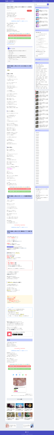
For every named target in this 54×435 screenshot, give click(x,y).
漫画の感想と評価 (38, 32)
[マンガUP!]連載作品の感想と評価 (41, 35)
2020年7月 (37, 178)
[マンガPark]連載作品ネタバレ (40, 39)
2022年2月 (37, 147)
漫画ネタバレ (31, 394)
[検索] (48, 4)
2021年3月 (37, 165)
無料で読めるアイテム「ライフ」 (13, 58)
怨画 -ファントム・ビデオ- (42, 80)
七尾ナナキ (46, 76)
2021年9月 (37, 155)
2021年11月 (37, 152)
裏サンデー (45, 86)
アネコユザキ (37, 71)
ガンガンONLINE (41, 71)
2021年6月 (37, 160)
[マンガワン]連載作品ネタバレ (40, 46)
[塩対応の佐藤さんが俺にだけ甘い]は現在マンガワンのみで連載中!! (19, 33)
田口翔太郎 (39, 83)
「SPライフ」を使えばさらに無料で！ (14, 59)
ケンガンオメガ (45, 71)
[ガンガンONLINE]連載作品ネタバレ (41, 38)
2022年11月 (37, 132)
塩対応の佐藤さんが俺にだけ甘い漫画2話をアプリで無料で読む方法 (17, 57)
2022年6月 (37, 140)
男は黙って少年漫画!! (10, 1)
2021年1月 (37, 168)
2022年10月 (37, 134)
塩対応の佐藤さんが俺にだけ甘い (24, 395)
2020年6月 (37, 180)
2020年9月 (37, 175)
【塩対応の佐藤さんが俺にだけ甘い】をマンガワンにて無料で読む (19, 35)
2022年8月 (37, 137)
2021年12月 (37, 150)
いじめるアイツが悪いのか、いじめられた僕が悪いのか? (41, 68)
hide (13, 48)
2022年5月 (37, 142)
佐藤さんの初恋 (38, 191)
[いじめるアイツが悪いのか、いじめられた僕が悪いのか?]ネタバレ (42, 44)
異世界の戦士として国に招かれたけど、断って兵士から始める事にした (42, 85)
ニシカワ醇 (40, 75)
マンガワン (17, 395)
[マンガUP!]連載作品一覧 (40, 54)
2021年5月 (37, 162)
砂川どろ (42, 86)
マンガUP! (40, 76)
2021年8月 (37, 157)
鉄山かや (31, 395)
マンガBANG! (44, 75)
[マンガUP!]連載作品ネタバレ (40, 42)
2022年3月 (37, 145)
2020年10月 (37, 173)
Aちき (14, 395)
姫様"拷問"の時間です (38, 79)
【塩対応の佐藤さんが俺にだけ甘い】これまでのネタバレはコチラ (19, 191)
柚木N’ (36, 83)
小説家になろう (42, 79)
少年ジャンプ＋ (37, 80)
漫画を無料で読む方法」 (10, 43)
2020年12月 (37, 170)
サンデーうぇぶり (37, 72)
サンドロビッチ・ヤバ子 (42, 72)
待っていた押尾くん (38, 192)
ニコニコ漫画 (37, 75)
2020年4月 (37, 183)
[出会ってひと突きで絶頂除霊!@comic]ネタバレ (42, 48)
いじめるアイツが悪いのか (38, 67)
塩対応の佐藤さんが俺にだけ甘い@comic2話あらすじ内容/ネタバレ (17, 50)
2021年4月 (37, 163)
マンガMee (37, 76)
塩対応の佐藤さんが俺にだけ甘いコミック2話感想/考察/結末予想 (16, 55)
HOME (27, 432)
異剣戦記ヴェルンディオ (38, 86)
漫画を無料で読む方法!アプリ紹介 (40, 51)
